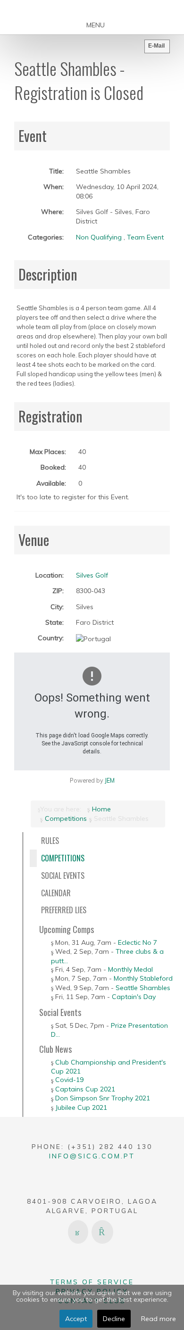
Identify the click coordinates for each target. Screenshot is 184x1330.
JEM (110, 780)
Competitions (66, 818)
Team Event (145, 237)
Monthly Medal (130, 969)
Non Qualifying (99, 237)
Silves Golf (92, 575)
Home (101, 809)
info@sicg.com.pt (92, 1156)
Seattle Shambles (143, 987)
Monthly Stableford (143, 978)
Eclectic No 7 (137, 942)
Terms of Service (92, 1282)
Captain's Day (134, 996)
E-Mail (156, 45)
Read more (158, 1318)
